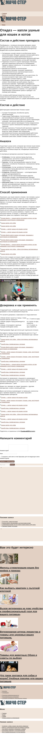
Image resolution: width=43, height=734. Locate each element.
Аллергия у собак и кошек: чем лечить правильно (15, 726)
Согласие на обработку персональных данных (14, 698)
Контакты (4, 691)
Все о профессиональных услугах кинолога (13, 732)
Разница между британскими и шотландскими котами (16, 523)
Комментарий (4, 450)
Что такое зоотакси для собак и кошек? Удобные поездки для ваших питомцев (21, 678)
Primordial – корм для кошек (10, 521)
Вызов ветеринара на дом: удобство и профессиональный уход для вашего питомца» (21, 611)
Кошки (4, 15)
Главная (4, 13)
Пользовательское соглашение (10, 697)
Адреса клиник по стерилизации (10, 718)
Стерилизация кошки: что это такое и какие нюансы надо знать (19, 524)
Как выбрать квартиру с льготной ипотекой (13, 730)
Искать (12, 464)
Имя (1, 453)
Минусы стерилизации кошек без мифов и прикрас (19, 569)
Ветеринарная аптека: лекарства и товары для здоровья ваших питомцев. (20, 634)
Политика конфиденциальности (10, 695)
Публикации (5, 692)
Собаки (4, 716)
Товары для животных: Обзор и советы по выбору (18, 656)
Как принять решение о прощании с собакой (14, 729)
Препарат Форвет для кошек (9, 526)
